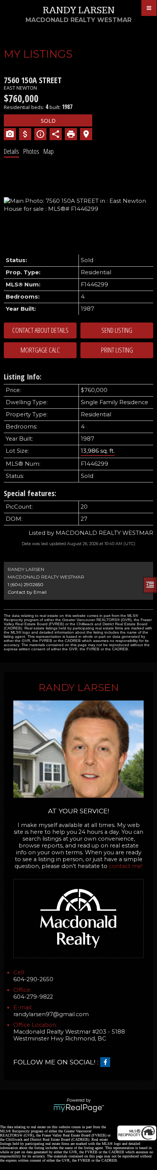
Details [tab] (11, 151)
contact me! (126, 866)
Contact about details (40, 330)
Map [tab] (48, 151)
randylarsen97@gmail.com (51, 1014)
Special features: (30, 493)
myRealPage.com (78, 1108)
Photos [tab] (31, 151)
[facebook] (107, 1062)
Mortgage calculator (40, 350)
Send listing (116, 330)
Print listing (117, 349)
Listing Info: (23, 377)
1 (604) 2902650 (25, 584)
